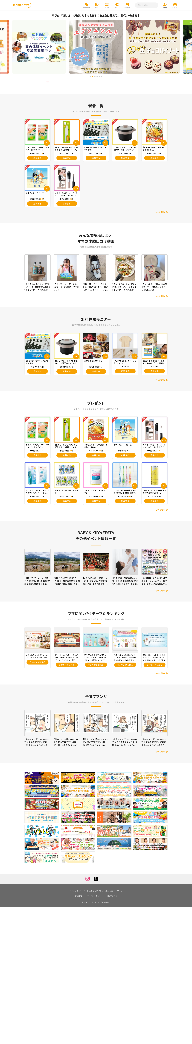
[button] (90, 76)
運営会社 (78, 896)
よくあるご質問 (94, 890)
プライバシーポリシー (94, 896)
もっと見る (160, 212)
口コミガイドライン (114, 890)
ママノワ (87, 902)
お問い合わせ (111, 896)
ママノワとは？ (76, 890)
